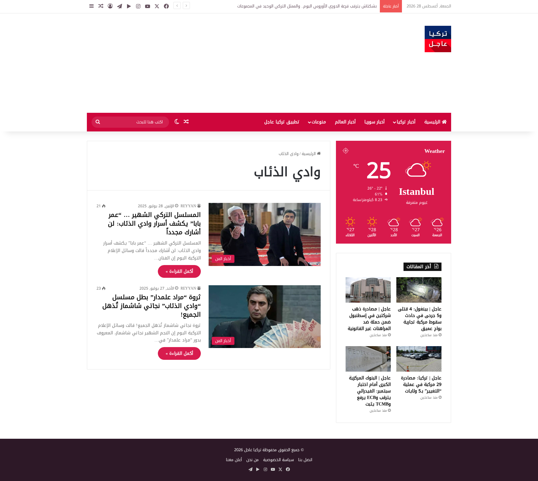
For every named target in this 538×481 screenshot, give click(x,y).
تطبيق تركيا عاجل (282, 122)
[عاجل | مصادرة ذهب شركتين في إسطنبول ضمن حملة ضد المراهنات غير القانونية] (368, 290)
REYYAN (188, 206)
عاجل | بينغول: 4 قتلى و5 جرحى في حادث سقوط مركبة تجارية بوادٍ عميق (419, 319)
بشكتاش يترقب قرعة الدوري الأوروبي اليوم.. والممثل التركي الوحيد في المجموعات (307, 6)
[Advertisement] (207, 63)
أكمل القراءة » (179, 271)
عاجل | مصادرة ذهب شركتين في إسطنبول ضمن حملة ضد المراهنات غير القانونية (369, 319)
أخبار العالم (345, 122)
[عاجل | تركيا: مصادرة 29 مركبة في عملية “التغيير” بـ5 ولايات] (418, 359)
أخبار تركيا (406, 122)
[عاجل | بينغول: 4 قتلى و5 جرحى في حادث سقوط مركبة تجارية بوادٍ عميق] (418, 290)
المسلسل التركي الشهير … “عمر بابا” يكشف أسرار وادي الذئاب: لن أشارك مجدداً (154, 223)
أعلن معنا (234, 460)
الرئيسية (433, 122)
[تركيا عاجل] (438, 39)
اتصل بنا (305, 460)
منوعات (319, 122)
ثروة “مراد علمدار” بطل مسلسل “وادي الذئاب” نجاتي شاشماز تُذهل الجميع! (151, 305)
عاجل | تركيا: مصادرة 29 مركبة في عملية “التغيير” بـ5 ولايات (421, 384)
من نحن (252, 460)
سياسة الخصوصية (278, 460)
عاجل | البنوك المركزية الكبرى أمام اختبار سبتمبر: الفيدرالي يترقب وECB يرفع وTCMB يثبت (370, 391)
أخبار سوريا (374, 122)
